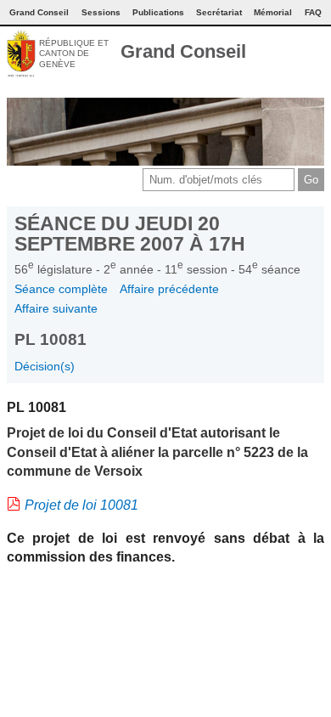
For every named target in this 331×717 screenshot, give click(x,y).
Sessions (101, 12)
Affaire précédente (169, 289)
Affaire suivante (56, 308)
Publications (158, 12)
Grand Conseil (183, 51)
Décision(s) (44, 366)
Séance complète (61, 289)
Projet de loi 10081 (81, 505)
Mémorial (273, 12)
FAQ (313, 12)
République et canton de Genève (74, 53)
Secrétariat (219, 12)
